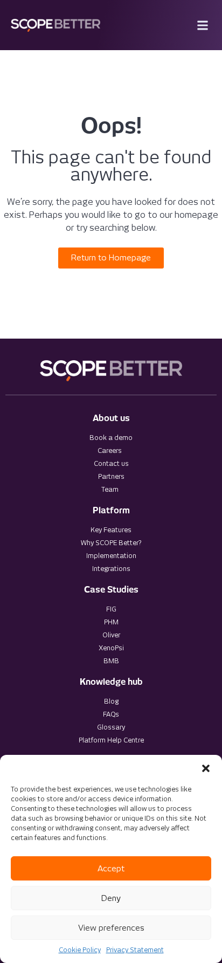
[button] (205, 768)
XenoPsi (111, 648)
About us (111, 418)
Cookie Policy (80, 950)
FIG (111, 609)
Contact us (111, 463)
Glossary (111, 727)
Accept (111, 868)
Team (110, 489)
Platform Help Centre (111, 740)
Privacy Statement (135, 950)
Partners (111, 476)
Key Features (111, 530)
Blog (111, 701)
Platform (111, 510)
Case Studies (111, 589)
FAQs (111, 714)
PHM (111, 622)
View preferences (111, 928)
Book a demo (111, 438)
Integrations (111, 569)
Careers (110, 450)
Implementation (111, 556)
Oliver (111, 635)
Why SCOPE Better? (111, 543)
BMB (111, 661)
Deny (111, 898)
